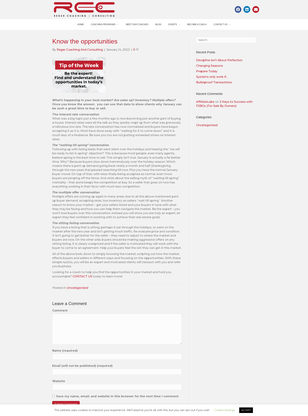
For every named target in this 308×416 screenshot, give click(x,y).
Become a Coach (197, 24)
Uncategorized (77, 288)
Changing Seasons (209, 65)
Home (80, 24)
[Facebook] (238, 9)
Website (58, 381)
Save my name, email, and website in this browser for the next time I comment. (117, 396)
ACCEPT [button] (246, 410)
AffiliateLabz (205, 101)
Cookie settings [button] (224, 410)
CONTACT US (82, 276)
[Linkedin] (246, 9)
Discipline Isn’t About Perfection (219, 60)
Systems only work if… (212, 76)
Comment (60, 310)
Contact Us (220, 24)
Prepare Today (206, 71)
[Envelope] (255, 9)
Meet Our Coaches (137, 24)
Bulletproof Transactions (214, 82)
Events (172, 24)
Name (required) (65, 350)
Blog (158, 24)
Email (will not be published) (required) (82, 365)
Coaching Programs (103, 24)
